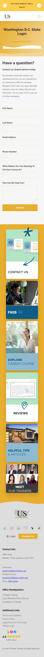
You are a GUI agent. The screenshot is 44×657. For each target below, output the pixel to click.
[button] (5, 6)
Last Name (7, 123)
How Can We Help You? (13, 183)
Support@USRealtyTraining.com (15, 578)
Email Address (9, 137)
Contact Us (28, 536)
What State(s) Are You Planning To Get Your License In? (18, 168)
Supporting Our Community (14, 622)
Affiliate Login (8, 626)
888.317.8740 (13, 581)
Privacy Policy (8, 619)
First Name (7, 108)
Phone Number (9, 152)
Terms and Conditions (12, 615)
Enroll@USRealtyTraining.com (14, 571)
